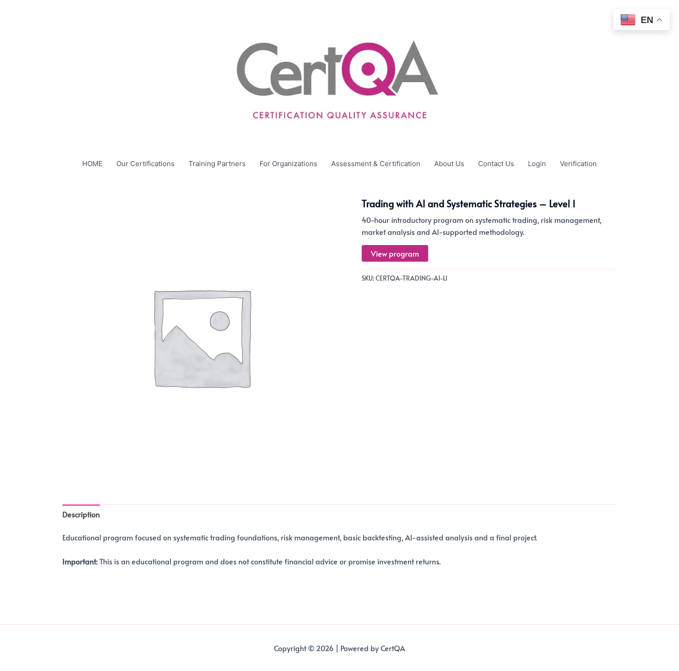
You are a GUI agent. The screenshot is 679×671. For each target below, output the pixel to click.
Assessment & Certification (375, 164)
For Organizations (288, 164)
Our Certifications (145, 164)
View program (395, 253)
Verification (578, 164)
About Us (449, 164)
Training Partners (217, 164)
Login (537, 164)
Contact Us (496, 164)
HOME (92, 164)
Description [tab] (81, 514)
